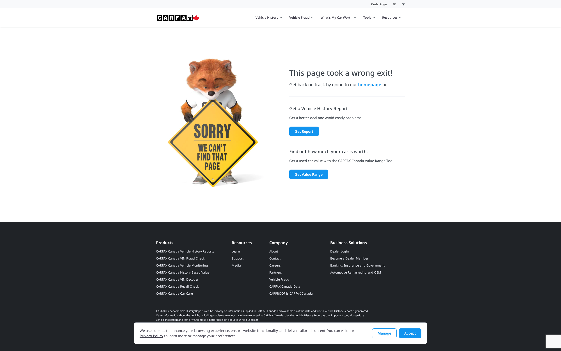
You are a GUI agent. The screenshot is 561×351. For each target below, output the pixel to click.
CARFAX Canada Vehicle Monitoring (182, 265)
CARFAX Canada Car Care (174, 293)
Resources (390, 17)
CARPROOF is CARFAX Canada (291, 293)
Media (236, 265)
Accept (410, 333)
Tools (367, 17)
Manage (384, 333)
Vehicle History (267, 17)
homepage (369, 85)
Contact (274, 258)
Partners (275, 272)
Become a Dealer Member (349, 258)
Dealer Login (379, 4)
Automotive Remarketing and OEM (355, 272)
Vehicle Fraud (299, 17)
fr (394, 4)
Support (237, 258)
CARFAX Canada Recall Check (177, 286)
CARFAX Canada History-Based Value (182, 272)
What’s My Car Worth (336, 17)
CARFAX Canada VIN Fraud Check (180, 258)
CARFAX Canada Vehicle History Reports (185, 251)
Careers (275, 265)
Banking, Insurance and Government (357, 265)
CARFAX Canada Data (284, 286)
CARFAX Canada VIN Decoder (177, 279)
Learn (236, 251)
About (273, 251)
